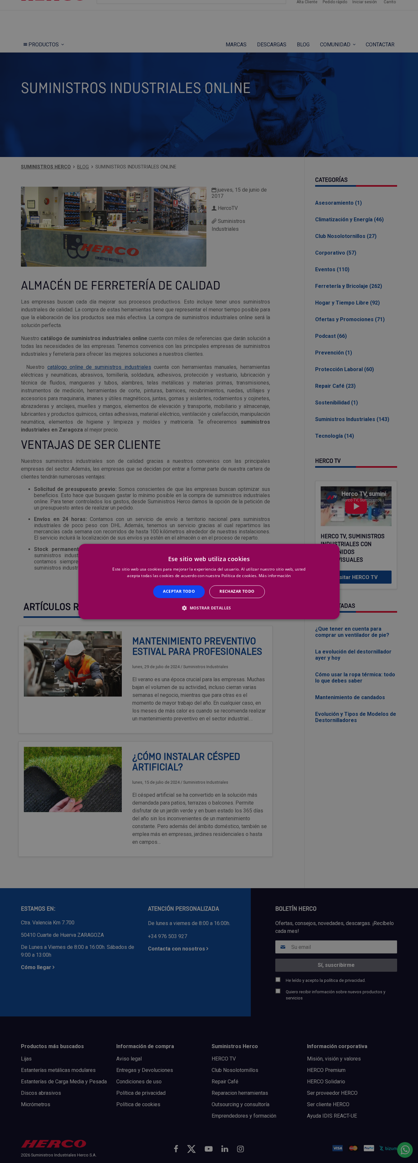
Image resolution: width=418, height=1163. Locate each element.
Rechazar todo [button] (236, 591)
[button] (209, 608)
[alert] (209, 581)
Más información (275, 575)
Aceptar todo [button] (179, 591)
